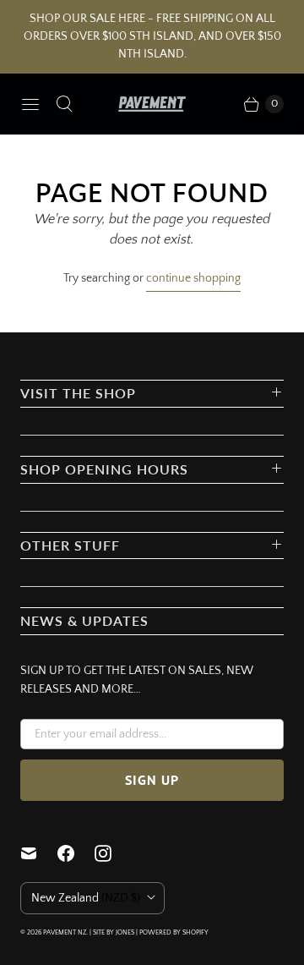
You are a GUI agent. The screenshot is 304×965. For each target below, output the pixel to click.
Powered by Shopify (174, 932)
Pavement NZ (64, 932)
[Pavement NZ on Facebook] (76, 853)
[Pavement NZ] (152, 104)
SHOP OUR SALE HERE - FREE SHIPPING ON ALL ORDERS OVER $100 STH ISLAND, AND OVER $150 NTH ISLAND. (152, 36)
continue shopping (193, 278)
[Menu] (30, 104)
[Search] (64, 104)
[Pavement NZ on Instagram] (113, 853)
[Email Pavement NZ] (38, 853)
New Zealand (85, 898)
